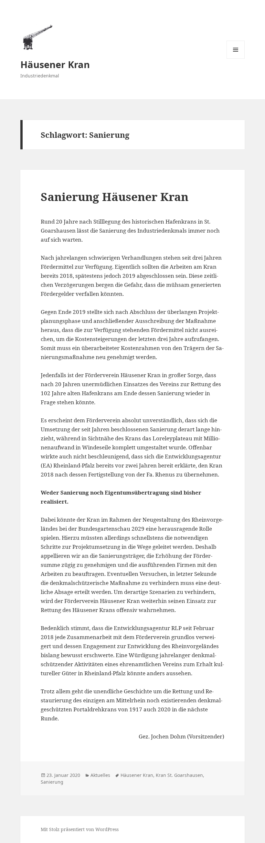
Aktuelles (100, 775)
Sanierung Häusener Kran (114, 196)
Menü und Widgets (236, 58)
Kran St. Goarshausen (179, 775)
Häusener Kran (55, 64)
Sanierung (52, 782)
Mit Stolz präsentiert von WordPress (80, 829)
